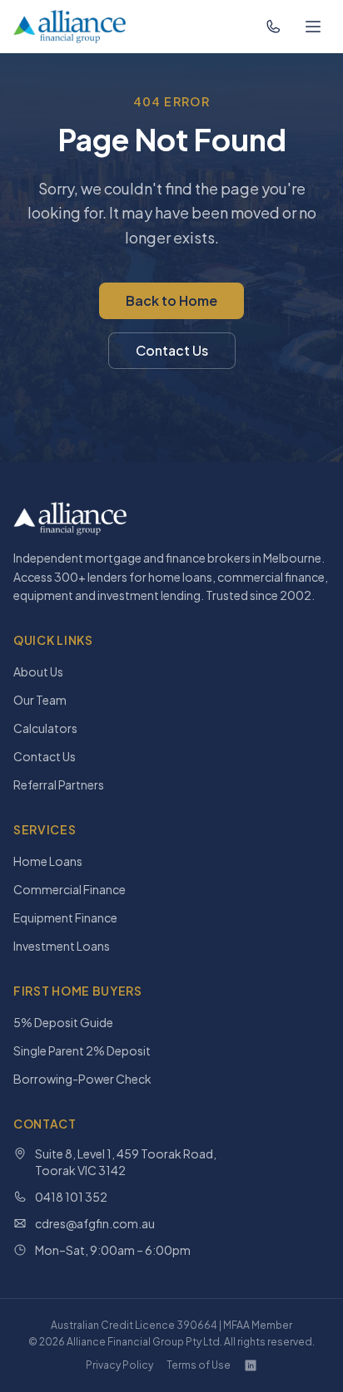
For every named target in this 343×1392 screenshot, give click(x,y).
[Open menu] (313, 26)
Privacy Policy (119, 1365)
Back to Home (171, 300)
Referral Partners (58, 784)
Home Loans (47, 860)
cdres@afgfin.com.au (95, 1223)
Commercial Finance (69, 889)
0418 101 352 (71, 1196)
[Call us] (273, 26)
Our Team (40, 699)
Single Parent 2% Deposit (82, 1050)
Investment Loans (61, 945)
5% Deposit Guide (63, 1022)
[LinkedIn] (250, 1365)
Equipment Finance (65, 917)
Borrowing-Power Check (82, 1078)
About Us (38, 671)
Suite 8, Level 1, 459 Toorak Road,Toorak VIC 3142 (125, 1162)
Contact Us (172, 350)
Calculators (45, 728)
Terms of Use (199, 1365)
